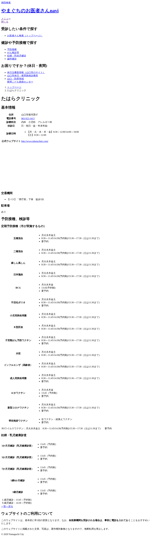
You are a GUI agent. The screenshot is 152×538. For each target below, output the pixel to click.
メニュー (6, 18)
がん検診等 (13, 52)
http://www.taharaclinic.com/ (34, 141)
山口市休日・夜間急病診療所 (22, 75)
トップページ (14, 87)
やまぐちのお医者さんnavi (30, 10)
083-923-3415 (28, 118)
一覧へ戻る (7, 506)
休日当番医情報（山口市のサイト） (26, 72)
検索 (6, 2)
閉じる (4, 22)
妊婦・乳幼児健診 (16, 55)
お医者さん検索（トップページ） (25, 35)
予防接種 (12, 49)
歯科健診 (12, 58)
